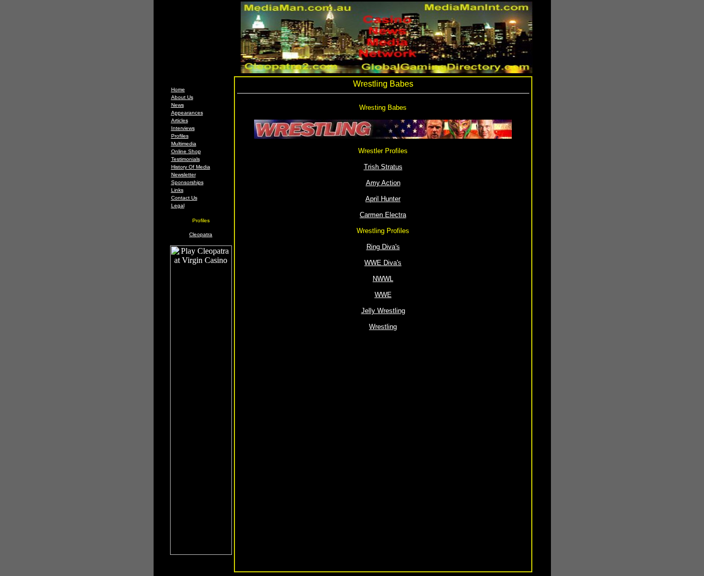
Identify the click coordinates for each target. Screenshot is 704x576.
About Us (182, 97)
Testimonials (185, 159)
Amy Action (383, 183)
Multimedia (183, 143)
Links (177, 190)
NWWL (383, 279)
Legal (178, 205)
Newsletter (183, 174)
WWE (383, 295)
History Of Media (190, 167)
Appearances (187, 113)
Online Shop (186, 151)
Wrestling (383, 327)
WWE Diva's (382, 263)
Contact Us (184, 198)
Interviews (183, 128)
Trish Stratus (383, 167)
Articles (179, 120)
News (177, 105)
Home (178, 89)
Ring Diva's (383, 247)
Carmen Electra (383, 215)
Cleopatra (200, 234)
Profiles (180, 136)
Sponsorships (187, 182)
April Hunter (382, 199)
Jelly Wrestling (383, 311)
